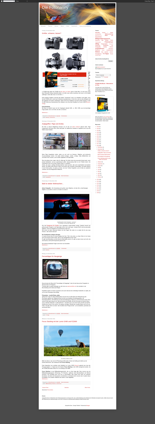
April (99, 173)
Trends (111, 53)
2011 (98, 187)
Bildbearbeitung (49, 383)
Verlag (43, 103)
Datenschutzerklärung (85, 26)
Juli (99, 167)
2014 (98, 181)
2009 (98, 190)
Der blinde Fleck (107, 40)
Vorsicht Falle (98, 55)
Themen (50, 26)
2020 (98, 138)
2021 (98, 136)
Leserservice (52, 117)
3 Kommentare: (64, 115)
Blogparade (97, 40)
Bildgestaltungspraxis (102, 38)
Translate (106, 77)
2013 (98, 183)
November (100, 149)
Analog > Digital (107, 32)
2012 (98, 185)
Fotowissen (97, 45)
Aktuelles (97, 32)
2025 (98, 128)
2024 (98, 130)
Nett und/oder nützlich (107, 52)
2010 (98, 189)
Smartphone (98, 53)
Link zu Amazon (106, 116)
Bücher (56, 26)
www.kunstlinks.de (71, 286)
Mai (99, 171)
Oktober (100, 161)
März (99, 175)
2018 (98, 141)
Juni (99, 169)
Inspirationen (48, 177)
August (99, 165)
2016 (98, 145)
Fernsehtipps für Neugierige (52, 256)
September (100, 163)
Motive (97, 52)
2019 (98, 140)
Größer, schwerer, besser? (51, 33)
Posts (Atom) (50, 389)
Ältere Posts (87, 387)
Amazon (88, 102)
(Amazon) (76, 365)
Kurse (103, 50)
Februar (100, 177)
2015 (98, 179)
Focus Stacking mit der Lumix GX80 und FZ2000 (59, 321)
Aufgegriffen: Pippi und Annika (53, 124)
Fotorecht (111, 43)
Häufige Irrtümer (108, 46)
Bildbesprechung (98, 35)
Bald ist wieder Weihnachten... (53, 184)
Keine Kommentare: (65, 175)
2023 (98, 132)
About (62, 26)
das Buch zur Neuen (66, 91)
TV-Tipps (47, 314)
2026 (98, 126)
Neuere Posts (45, 387)
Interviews (111, 48)
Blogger (88, 405)
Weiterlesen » (45, 112)
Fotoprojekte (104, 44)
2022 (98, 134)
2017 (98, 143)
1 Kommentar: (64, 248)
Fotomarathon (98, 42)
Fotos (67, 26)
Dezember (100, 147)
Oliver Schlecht (76, 126)
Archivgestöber (98, 34)
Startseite (43, 26)
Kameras (47, 117)
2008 (98, 192)
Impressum (74, 26)
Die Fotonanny (55, 7)
